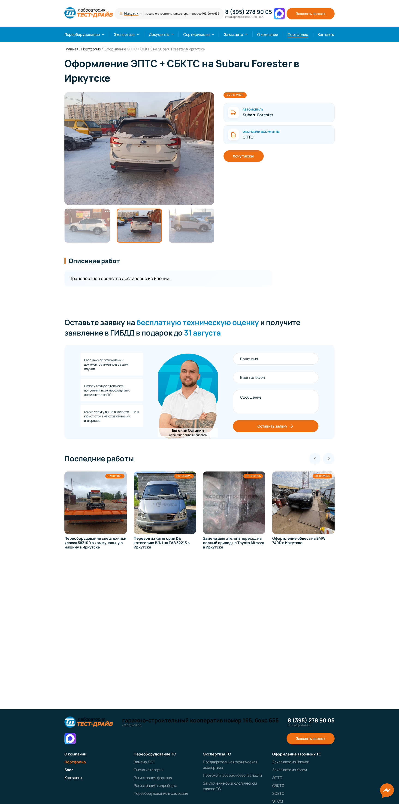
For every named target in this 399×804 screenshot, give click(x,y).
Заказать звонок (310, 13)
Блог (68, 769)
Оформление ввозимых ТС (296, 754)
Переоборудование (82, 34)
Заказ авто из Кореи (289, 769)
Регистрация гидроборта (155, 785)
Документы (159, 34)
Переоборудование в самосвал (161, 793)
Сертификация (196, 34)
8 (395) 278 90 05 (248, 12)
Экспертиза (124, 34)
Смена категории (148, 769)
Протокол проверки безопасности (232, 775)
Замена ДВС (144, 761)
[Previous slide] (315, 459)
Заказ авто (233, 34)
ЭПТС (277, 777)
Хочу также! (243, 156)
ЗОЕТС (278, 793)
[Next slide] (329, 459)
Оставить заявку (272, 426)
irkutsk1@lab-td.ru (299, 725)
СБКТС (278, 785)
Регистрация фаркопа (153, 777)
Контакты (326, 34)
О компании (267, 34)
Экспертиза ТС (217, 754)
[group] (139, 148)
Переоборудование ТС (155, 754)
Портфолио (298, 34)
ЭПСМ (277, 801)
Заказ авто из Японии (290, 761)
